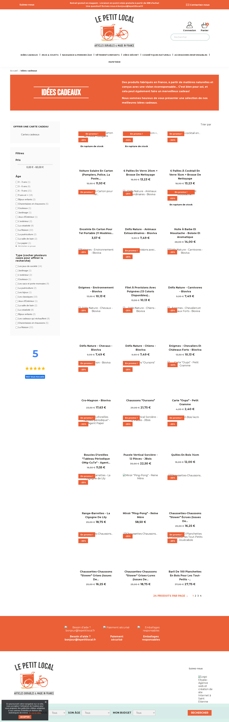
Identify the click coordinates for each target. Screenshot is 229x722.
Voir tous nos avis (35, 377)
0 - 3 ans (24, 182)
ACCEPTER (25, 717)
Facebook (36, 4)
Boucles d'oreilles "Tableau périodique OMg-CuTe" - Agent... (96, 458)
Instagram (43, 4)
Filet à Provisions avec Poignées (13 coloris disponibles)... (140, 291)
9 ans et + (25, 195)
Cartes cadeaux (30, 134)
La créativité (26, 225)
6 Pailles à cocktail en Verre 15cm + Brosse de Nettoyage (185, 174)
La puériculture (27, 234)
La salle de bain (27, 238)
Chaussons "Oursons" (140, 400)
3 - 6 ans (24, 186)
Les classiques (27, 296)
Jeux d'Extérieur (28, 217)
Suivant (204, 596)
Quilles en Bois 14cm (185, 454)
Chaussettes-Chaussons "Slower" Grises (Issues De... (96, 575)
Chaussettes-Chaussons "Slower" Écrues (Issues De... (185, 517)
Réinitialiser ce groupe (27, 246)
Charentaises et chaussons (33, 204)
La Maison (25, 230)
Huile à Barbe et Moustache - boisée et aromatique (185, 233)
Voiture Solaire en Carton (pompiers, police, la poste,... (96, 174)
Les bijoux (25, 292)
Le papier (24, 243)
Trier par (207, 125)
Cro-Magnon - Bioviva (96, 400)
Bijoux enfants (27, 199)
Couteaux (24, 208)
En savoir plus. (35, 713)
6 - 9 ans (25, 190)
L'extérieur (25, 221)
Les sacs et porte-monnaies (33, 283)
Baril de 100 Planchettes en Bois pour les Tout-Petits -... (185, 575)
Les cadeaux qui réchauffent (34, 318)
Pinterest (39, 4)
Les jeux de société (30, 266)
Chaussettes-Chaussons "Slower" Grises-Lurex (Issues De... (140, 575)
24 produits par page (169, 595)
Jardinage (24, 212)
